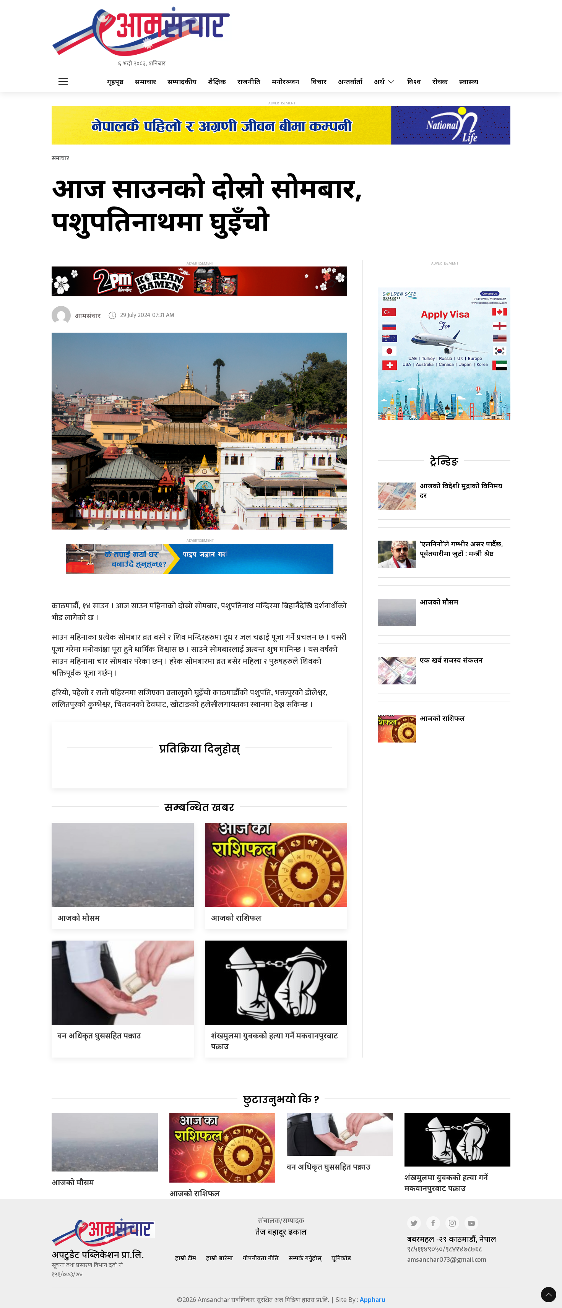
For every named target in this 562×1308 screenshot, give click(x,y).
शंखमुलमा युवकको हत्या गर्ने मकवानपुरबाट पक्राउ (446, 1182)
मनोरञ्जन (285, 82)
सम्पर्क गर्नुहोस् (305, 1258)
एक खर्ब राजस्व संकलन (451, 660)
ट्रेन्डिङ (444, 462)
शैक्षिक (217, 82)
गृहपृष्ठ (115, 82)
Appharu (372, 1299)
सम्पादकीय (182, 82)
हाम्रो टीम (185, 1258)
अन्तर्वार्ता (350, 82)
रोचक (440, 82)
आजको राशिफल (236, 918)
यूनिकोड (341, 1258)
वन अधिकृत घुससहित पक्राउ (99, 1035)
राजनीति (248, 82)
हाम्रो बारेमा (219, 1258)
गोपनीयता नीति (261, 1258)
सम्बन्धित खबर (199, 807)
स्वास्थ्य (468, 82)
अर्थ (379, 82)
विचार (318, 82)
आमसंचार (88, 315)
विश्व (414, 82)
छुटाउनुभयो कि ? (281, 1100)
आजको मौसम (78, 918)
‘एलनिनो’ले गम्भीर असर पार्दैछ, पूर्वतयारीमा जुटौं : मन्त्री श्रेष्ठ (461, 548)
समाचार (145, 82)
